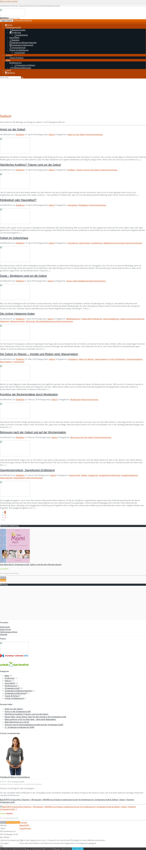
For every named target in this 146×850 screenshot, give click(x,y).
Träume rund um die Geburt (88, 170)
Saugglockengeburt (129, 475)
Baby (7, 675)
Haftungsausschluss (8, 632)
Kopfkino (71, 170)
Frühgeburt (73, 359)
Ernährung (9, 678)
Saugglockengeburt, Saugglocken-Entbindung (27, 470)
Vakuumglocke (6, 478)
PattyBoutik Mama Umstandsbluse (15, 777)
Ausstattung (73, 243)
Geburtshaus (84, 243)
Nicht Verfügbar (13, 822)
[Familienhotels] (14, 652)
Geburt (52, 134)
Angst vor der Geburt (12, 129)
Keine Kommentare (94, 134)
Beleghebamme (73, 319)
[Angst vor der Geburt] (15, 152)
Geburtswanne (101, 359)
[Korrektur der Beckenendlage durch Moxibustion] (15, 417)
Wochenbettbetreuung (46, 321)
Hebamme (4, 321)
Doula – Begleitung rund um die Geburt (23, 275)
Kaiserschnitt (74, 475)
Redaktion (20, 134)
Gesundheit (10, 683)
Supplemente (25, 828)
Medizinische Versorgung (114, 243)
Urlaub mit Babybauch (14, 698)
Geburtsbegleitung (81, 281)
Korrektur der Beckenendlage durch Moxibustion (29, 394)
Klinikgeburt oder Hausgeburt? (18, 199)
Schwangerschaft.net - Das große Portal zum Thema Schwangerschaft (30, 5)
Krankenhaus (97, 243)
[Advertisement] (73, 96)
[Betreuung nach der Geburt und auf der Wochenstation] (15, 455)
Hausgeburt (73, 205)
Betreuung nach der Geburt (82, 437)
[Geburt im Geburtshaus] (15, 261)
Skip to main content (9, 1)
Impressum (5, 627)
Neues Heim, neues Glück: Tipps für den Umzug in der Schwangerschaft (35, 716)
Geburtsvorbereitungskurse (132, 319)
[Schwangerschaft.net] (12, 15)
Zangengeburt (19, 478)
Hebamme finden (17, 321)
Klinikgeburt (84, 205)
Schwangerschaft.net (23, 20)
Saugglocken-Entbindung (109, 475)
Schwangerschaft (12, 688)
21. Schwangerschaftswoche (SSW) (19, 727)
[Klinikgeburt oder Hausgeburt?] (15, 223)
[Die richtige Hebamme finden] (15, 339)
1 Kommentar (19, 361)
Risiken (84, 475)
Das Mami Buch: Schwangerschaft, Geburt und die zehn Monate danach (31, 564)
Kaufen (3, 580)
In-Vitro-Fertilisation (117, 359)
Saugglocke (93, 475)
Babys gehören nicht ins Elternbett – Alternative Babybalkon (30, 719)
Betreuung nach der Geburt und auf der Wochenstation (33, 432)
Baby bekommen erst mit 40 (17, 722)
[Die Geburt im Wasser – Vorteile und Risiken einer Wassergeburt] (15, 380)
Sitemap (3, 634)
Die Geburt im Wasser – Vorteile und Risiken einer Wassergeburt (39, 354)
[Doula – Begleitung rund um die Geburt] (15, 299)
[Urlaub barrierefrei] (14, 667)
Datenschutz (5, 629)
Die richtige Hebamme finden (17, 313)
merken (23, 822)
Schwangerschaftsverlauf (15, 693)
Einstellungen (77, 848)
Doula (69, 281)
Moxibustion (75, 399)
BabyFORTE (24, 825)
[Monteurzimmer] (14, 657)
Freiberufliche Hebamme (91, 319)
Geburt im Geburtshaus (14, 237)
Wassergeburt (6, 361)
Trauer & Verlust (12, 696)
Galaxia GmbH (18, 781)
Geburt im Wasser (86, 359)
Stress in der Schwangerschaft (18, 711)
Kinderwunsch (11, 685)
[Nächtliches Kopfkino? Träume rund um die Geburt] (15, 188)
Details (3, 578)
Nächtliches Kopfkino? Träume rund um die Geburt (30, 164)
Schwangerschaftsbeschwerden (18, 691)
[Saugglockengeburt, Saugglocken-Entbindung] (15, 496)
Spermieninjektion (134, 359)
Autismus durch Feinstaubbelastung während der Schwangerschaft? (34, 724)
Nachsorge (30, 321)
